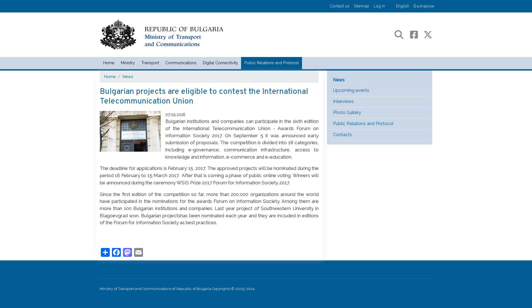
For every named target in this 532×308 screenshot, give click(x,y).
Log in (379, 6)
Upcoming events (351, 90)
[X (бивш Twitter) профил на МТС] (427, 34)
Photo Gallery (347, 112)
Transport (150, 62)
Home (108, 62)
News (127, 76)
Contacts (342, 134)
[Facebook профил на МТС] (416, 34)
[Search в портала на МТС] (402, 34)
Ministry (128, 62)
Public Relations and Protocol (271, 62)
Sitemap (361, 6)
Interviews (343, 101)
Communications (180, 62)
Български (424, 6)
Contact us (339, 6)
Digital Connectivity (220, 62)
